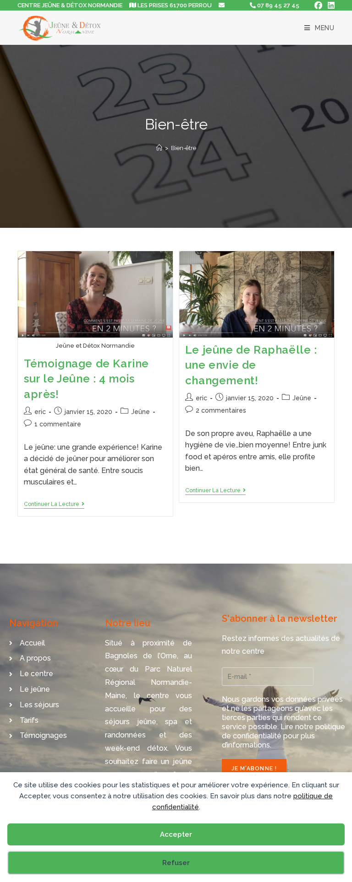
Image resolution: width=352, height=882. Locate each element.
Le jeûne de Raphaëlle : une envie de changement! (251, 365)
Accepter (176, 834)
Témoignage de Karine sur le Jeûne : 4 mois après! (86, 379)
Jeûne (140, 411)
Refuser (176, 863)
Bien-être (183, 148)
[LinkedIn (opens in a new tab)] (330, 5)
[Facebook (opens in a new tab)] (318, 5)
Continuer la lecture (54, 504)
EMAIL (234, 5)
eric (40, 411)
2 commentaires (221, 410)
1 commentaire (57, 424)
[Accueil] (159, 148)
